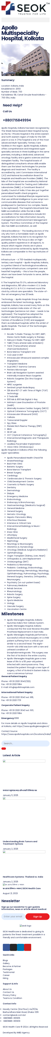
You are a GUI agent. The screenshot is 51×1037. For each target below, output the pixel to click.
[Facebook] (6, 947)
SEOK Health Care (11, 1026)
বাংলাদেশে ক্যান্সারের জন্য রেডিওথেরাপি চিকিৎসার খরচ (20, 790)
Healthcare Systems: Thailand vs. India (23, 876)
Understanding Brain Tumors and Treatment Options (20, 842)
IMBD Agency (23, 1032)
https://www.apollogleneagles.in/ (33, 726)
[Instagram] (13, 947)
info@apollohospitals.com (21, 687)
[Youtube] (27, 947)
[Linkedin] (20, 947)
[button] (25, 20)
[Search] (3, 748)
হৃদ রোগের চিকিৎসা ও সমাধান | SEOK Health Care (22, 888)
